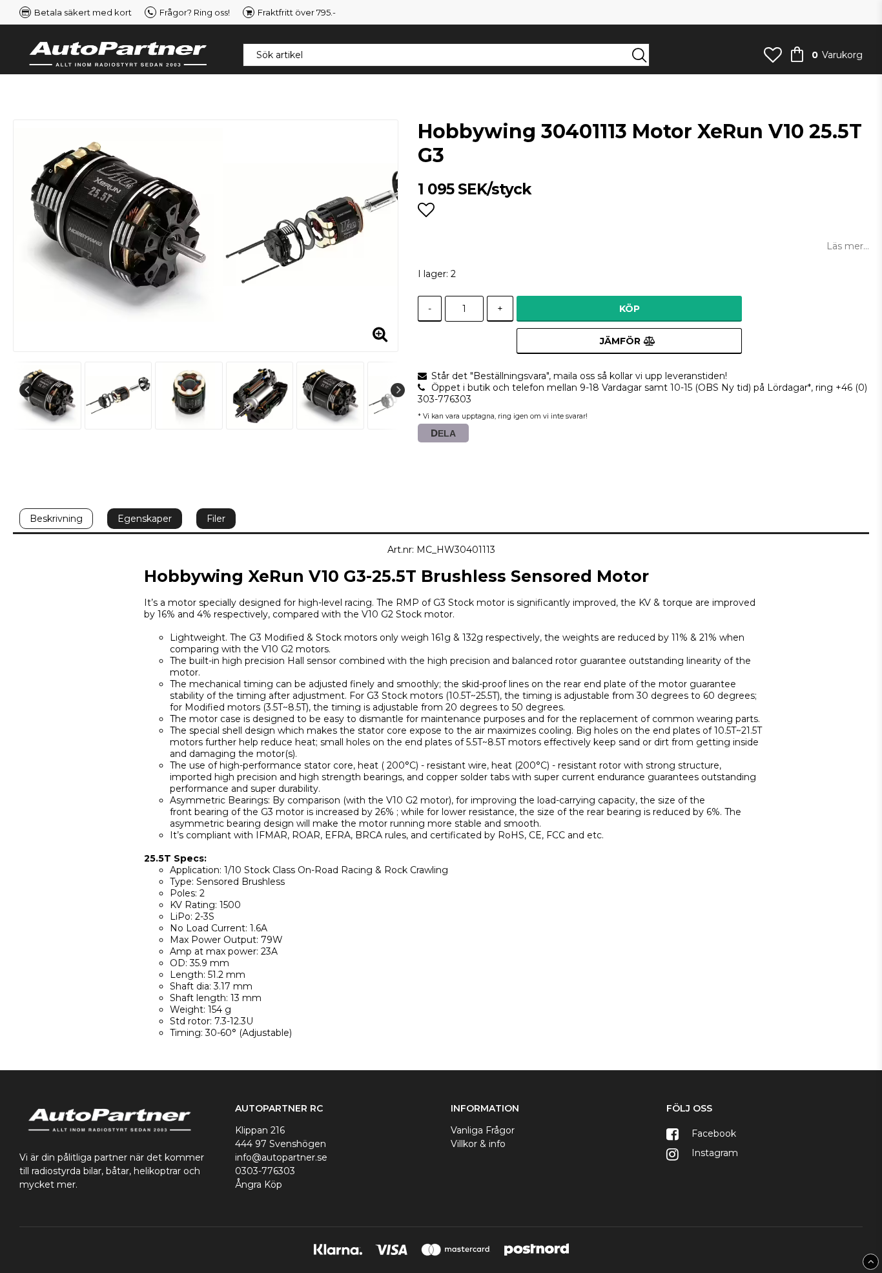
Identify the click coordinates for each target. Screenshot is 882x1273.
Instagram (713, 1153)
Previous (26, 390)
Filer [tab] (216, 518)
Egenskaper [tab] (145, 518)
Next (398, 390)
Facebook (712, 1133)
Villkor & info (478, 1144)
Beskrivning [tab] (56, 518)
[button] (773, 54)
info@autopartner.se (281, 1157)
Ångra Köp (258, 1184)
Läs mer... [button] (847, 246)
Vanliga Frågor (483, 1130)
